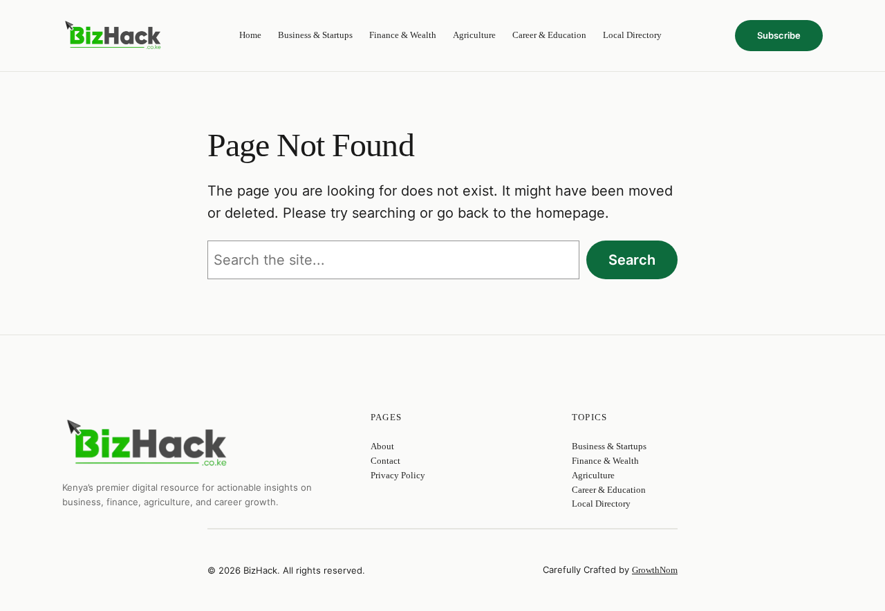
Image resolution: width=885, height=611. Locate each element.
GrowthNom (655, 570)
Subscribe (779, 35)
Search (631, 260)
